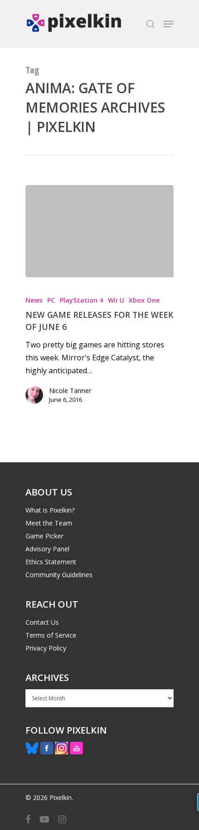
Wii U (116, 300)
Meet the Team (48, 523)
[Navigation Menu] (168, 24)
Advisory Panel (47, 548)
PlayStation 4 (81, 300)
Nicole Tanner (70, 390)
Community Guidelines (59, 574)
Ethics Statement (50, 561)
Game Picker (44, 535)
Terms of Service (50, 635)
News (34, 300)
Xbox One (144, 300)
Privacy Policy (45, 648)
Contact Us (42, 622)
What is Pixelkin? (50, 510)
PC (51, 300)
